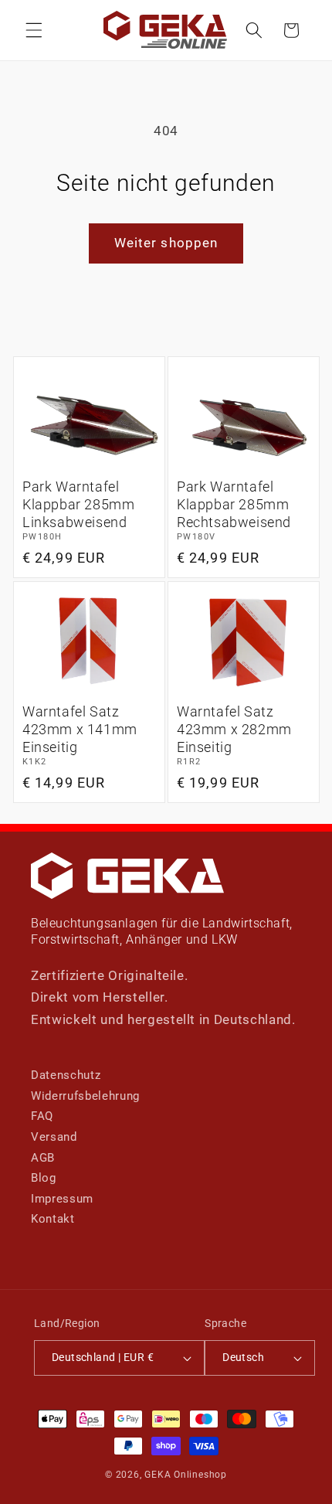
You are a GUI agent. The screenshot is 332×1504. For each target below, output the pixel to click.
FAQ (42, 1116)
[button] (34, 30)
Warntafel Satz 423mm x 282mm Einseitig (234, 729)
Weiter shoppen (166, 243)
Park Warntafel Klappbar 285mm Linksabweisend (78, 504)
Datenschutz (65, 1075)
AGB (43, 1158)
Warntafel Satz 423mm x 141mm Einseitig (79, 729)
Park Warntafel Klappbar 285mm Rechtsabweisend (234, 504)
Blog (43, 1178)
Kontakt (53, 1219)
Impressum (62, 1199)
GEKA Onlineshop (185, 1474)
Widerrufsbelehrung (85, 1096)
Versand (54, 1137)
